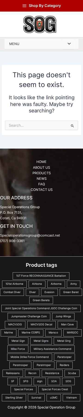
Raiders (64, 365)
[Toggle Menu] (68, 44)
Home (41, 162)
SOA (54, 381)
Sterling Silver (14, 397)
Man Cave (67, 324)
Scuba (72, 373)
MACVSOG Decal (41, 324)
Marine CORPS (31, 332)
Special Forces (23, 389)
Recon (32, 373)
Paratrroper (44, 365)
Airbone (37, 283)
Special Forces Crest (55, 389)
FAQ (41, 184)
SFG (25, 381)
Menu (14, 44)
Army (73, 283)
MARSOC (72, 332)
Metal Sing (64, 340)
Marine (8, 332)
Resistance (52, 373)
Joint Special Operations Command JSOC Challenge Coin (41, 308)
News (42, 179)
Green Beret (71, 292)
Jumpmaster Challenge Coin (29, 316)
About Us (41, 167)
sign (39, 381)
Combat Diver (12, 292)
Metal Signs (41, 340)
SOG (68, 381)
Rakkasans (13, 373)
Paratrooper (20, 365)
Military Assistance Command (52, 349)
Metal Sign (18, 340)
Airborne (56, 283)
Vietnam (71, 397)
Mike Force (18, 349)
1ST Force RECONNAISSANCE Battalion (41, 275)
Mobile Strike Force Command (30, 357)
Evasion (49, 292)
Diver (32, 292)
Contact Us (42, 190)
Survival (36, 397)
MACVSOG (15, 324)
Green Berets (41, 300)
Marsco (53, 332)
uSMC (53, 397)
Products (42, 173)
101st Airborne (14, 283)
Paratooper (64, 357)
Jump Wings (63, 316)
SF (12, 381)
